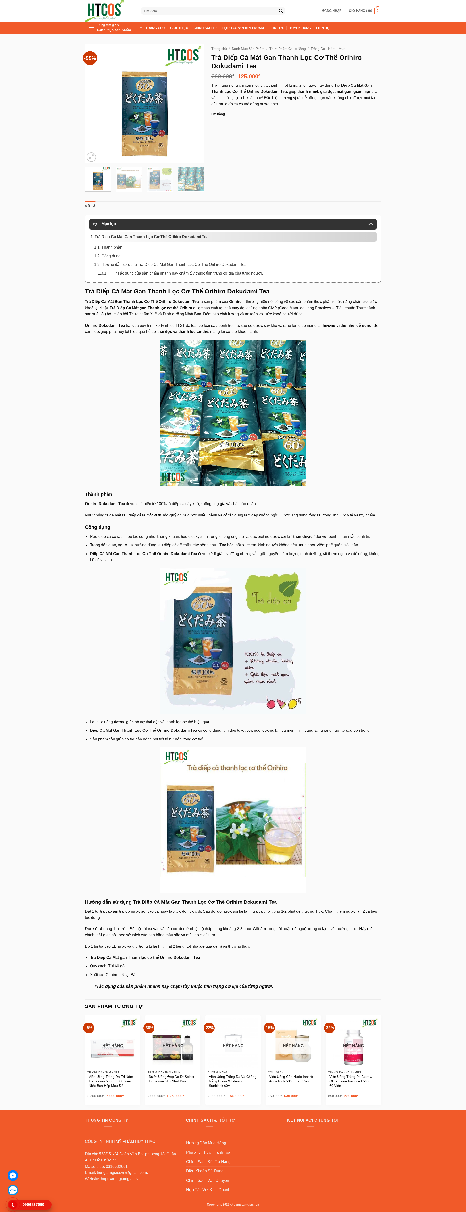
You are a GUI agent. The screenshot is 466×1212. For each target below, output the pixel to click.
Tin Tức (277, 28)
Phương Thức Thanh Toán (209, 1152)
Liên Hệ (322, 28)
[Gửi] (281, 11)
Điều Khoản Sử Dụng (205, 1171)
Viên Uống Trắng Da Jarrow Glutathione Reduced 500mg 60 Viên (351, 1081)
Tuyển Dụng (300, 28)
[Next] (195, 103)
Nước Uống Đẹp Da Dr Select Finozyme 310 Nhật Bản (171, 1079)
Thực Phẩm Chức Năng (287, 49)
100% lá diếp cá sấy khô (178, 504)
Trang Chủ (155, 28)
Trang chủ (219, 49)
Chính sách (204, 28)
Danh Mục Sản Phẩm (248, 49)
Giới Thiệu (179, 28)
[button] (331, 11)
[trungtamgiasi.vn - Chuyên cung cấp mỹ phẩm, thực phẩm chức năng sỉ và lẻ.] (109, 11)
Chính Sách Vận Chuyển (207, 1180)
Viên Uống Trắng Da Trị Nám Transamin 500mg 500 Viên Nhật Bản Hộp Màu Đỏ (111, 1081)
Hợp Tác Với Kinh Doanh (244, 28)
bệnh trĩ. (363, 536)
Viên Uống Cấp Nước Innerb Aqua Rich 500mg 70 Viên (291, 1079)
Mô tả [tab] (90, 206)
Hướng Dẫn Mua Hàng (206, 1143)
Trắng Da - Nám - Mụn (328, 49)
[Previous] (93, 103)
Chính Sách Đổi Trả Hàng (208, 1162)
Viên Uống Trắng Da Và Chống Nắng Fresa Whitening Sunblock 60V (233, 1081)
